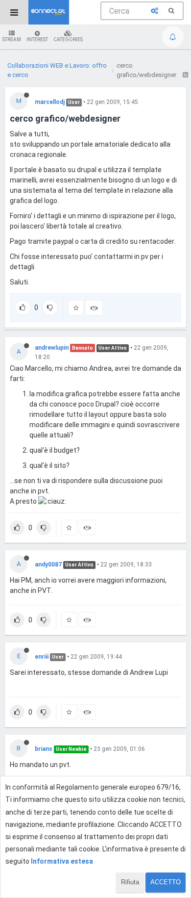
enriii (41, 656)
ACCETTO (165, 882)
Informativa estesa (62, 861)
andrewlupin (52, 347)
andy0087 (48, 564)
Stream (11, 39)
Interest (37, 39)
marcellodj (50, 102)
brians (43, 748)
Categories (68, 39)
